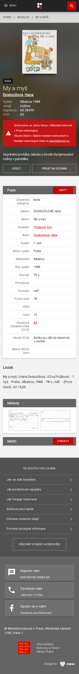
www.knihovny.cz (59, 141)
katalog (23, 17)
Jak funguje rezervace (22, 499)
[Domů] (39, 6)
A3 (35, 322)
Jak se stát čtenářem (21, 479)
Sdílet (16, 168)
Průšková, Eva (43, 227)
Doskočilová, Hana (18, 94)
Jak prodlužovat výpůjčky (24, 489)
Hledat (70, 6)
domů (7, 17)
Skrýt (63, 190)
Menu (10, 5)
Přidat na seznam (54, 168)
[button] (39, 52)
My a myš (41, 17)
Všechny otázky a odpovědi (39, 544)
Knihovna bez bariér (20, 509)
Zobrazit (63, 441)
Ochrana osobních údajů (23, 519)
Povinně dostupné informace (26, 528)
